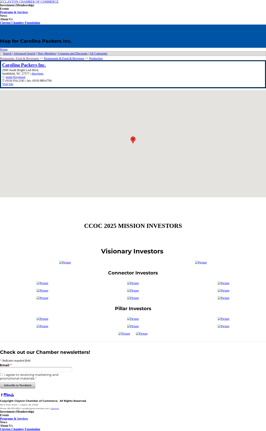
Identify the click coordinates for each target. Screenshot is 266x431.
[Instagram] (5, 395)
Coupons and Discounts (72, 53)
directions (37, 73)
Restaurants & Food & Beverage (64, 58)
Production (96, 58)
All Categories (98, 53)
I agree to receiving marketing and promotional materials (29, 376)
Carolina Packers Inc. (24, 64)
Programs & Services (14, 12)
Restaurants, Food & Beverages (19, 58)
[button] (133, 140)
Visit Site (7, 84)
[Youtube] (12, 395)
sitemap (55, 408)
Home (4, 49)
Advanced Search (24, 53)
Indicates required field (15, 360)
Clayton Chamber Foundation (20, 22)
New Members (47, 53)
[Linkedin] (8, 395)
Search (7, 53)
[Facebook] (1, 395)
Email (6, 365)
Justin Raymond (15, 77)
